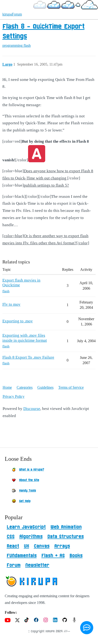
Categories (25, 387)
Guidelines (45, 387)
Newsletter (37, 565)
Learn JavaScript (26, 527)
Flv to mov (11, 304)
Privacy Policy (13, 396)
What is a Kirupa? (31, 469)
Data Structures (65, 536)
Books (76, 556)
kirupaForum (12, 14)
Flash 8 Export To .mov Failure (28, 357)
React (13, 546)
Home (7, 387)
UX (26, 546)
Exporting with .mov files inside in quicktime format (24, 337)
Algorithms (31, 536)
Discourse (31, 408)
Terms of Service (71, 387)
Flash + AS (53, 556)
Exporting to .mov (17, 321)
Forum (13, 565)
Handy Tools (27, 490)
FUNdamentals (22, 556)
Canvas (41, 546)
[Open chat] (86, 627)
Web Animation (66, 527)
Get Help (24, 501)
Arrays (62, 546)
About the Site (29, 480)
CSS (11, 536)
